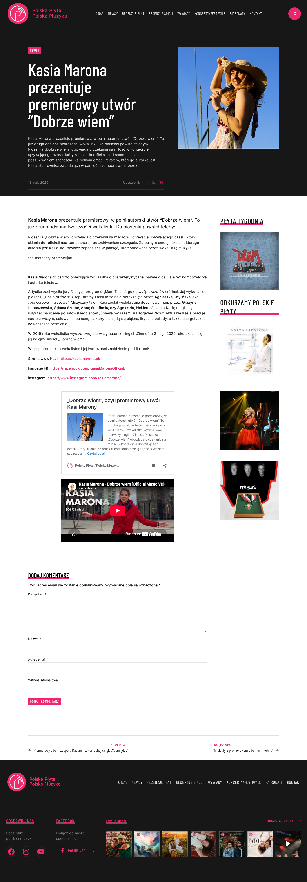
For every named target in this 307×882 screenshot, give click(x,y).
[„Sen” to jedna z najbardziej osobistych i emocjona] (147, 844)
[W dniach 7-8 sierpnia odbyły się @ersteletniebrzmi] (288, 844)
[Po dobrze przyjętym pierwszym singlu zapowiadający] (119, 844)
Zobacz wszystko (281, 820)
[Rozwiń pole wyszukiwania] (294, 13)
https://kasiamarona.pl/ (80, 358)
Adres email (38, 659)
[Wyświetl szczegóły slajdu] (249, 420)
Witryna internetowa (43, 680)
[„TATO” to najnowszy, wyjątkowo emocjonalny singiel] (260, 844)
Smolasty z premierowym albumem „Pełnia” (243, 750)
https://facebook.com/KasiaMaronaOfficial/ (87, 368)
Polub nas (77, 850)
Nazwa (34, 639)
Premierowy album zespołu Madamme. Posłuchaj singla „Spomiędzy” (81, 750)
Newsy (34, 50)
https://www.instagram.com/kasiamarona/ (84, 378)
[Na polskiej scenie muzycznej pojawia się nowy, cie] (203, 844)
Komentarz (37, 594)
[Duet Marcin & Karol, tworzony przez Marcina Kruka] (232, 844)
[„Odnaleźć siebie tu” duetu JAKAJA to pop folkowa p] (175, 844)
